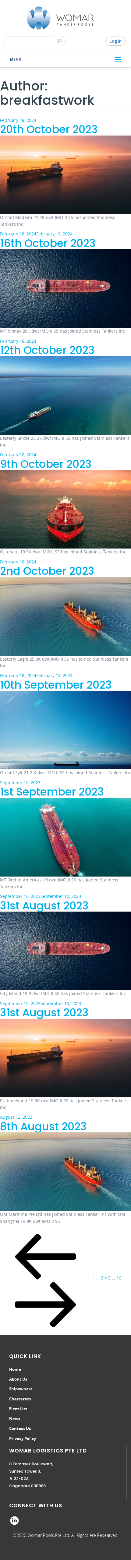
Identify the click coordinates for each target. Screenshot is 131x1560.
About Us (18, 1379)
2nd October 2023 (47, 570)
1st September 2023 (52, 791)
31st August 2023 (44, 905)
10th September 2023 (56, 684)
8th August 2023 (43, 1126)
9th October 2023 (45, 464)
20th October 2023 (48, 129)
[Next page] (45, 1326)
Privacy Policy (22, 1438)
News (14, 1418)
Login (115, 41)
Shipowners (20, 1389)
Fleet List (18, 1408)
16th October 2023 (47, 243)
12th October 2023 (47, 350)
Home (15, 1369)
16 (118, 1278)
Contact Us (20, 1428)
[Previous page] (45, 1278)
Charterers (20, 1399)
